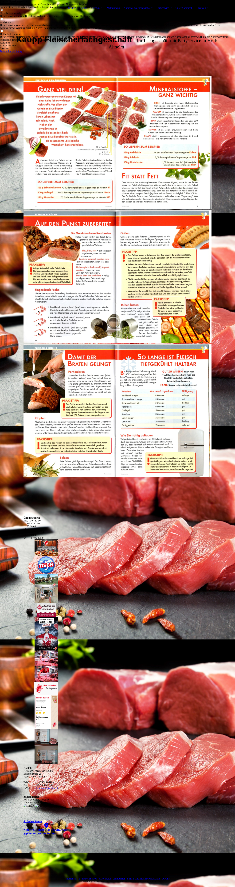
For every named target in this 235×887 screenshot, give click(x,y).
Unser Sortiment (183, 8)
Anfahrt (119, 878)
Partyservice (163, 8)
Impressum (90, 878)
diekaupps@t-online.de (47, 788)
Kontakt (202, 8)
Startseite (71, 8)
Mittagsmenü (113, 8)
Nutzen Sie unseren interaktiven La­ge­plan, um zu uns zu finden (46, 831)
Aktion (83, 8)
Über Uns (95, 8)
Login (166, 878)
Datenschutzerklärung (11, 51)
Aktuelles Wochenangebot (137, 8)
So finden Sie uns (33, 821)
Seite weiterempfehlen (143, 878)
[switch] (1, 19)
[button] (117, 42)
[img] (43, 8)
